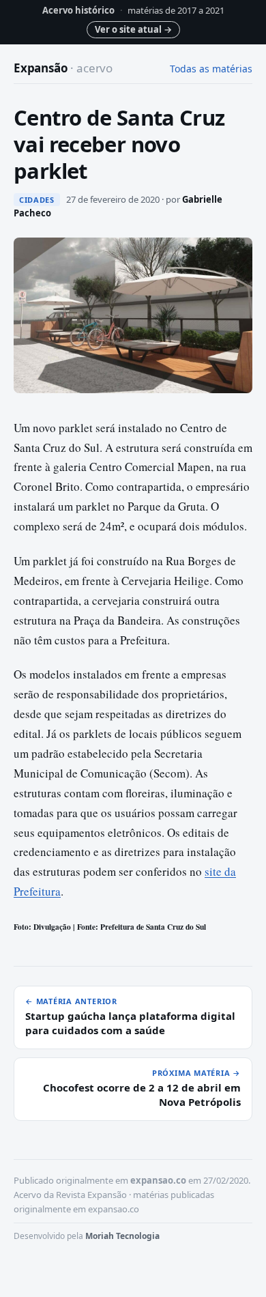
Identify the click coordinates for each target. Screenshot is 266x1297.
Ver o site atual (133, 29)
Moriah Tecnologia (122, 1236)
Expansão (63, 68)
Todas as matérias (211, 68)
